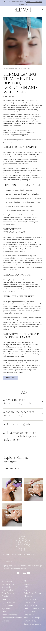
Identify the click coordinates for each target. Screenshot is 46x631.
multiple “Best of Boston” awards (15, 345)
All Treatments (12, 468)
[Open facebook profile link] (21, 573)
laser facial (24, 320)
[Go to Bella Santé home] (23, 9)
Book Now (10, 378)
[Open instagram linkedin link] (24, 573)
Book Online (26, 68)
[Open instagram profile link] (17, 573)
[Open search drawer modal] (39, 9)
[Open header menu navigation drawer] (3, 9)
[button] (23, 401)
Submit (38, 561)
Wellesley (18, 121)
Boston (32, 119)
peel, (6, 320)
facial (13, 282)
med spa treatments (10, 289)
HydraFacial (12, 320)
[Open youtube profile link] (28, 573)
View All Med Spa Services (11, 68)
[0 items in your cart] (43, 9)
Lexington (7, 121)
